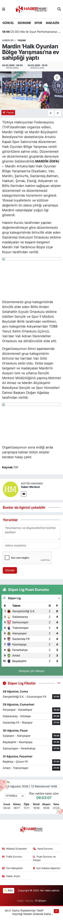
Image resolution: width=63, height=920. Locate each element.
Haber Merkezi (30, 486)
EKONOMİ (24, 23)
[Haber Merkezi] (10, 489)
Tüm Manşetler (14, 868)
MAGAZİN (52, 23)
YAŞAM (21, 40)
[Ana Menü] (3, 9)
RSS (10, 890)
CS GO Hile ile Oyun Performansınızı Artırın (31, 31)
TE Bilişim (40, 900)
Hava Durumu (45, 848)
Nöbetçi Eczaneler (16, 848)
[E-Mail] (23, 494)
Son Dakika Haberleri (48, 868)
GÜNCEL (8, 23)
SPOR (38, 23)
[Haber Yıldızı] (31, 9)
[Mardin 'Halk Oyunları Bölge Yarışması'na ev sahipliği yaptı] (31, 90)
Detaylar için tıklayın (31, 671)
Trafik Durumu (14, 856)
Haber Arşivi (13, 876)
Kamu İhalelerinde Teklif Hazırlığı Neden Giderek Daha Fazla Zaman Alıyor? (31, 914)
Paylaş (10, 112)
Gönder (10, 570)
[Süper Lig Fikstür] (58, 683)
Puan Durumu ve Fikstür (44, 858)
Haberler (7, 40)
